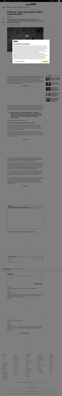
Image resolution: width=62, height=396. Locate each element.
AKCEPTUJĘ (45, 61)
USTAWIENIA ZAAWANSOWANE (19, 61)
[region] (31, 51)
